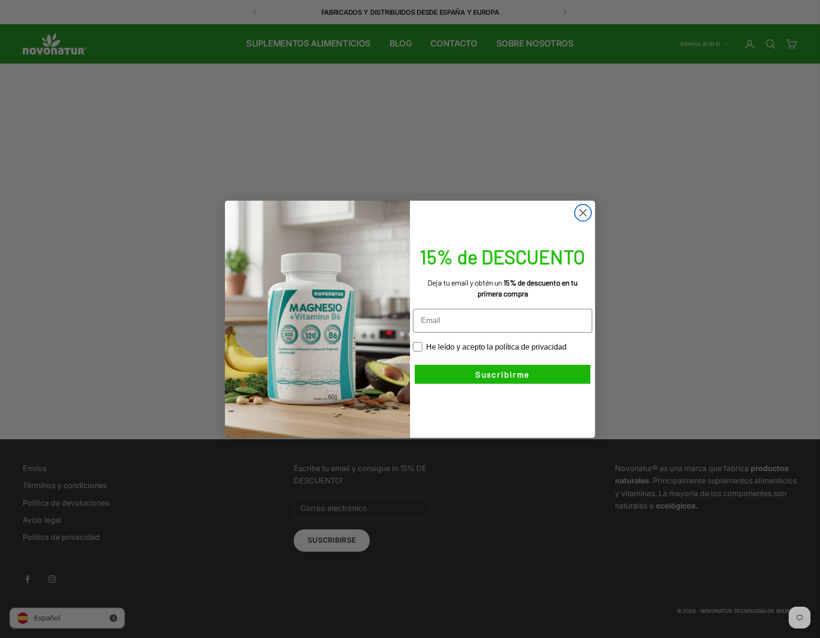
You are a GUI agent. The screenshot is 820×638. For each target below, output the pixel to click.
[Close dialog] (583, 212)
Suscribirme (502, 374)
